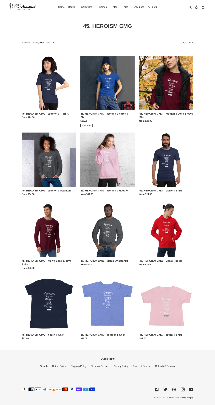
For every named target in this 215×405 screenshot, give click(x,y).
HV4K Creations (168, 398)
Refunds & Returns (165, 366)
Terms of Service (100, 366)
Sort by (26, 43)
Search (44, 366)
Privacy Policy (120, 366)
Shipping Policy (79, 366)
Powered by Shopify (184, 398)
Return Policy (59, 366)
